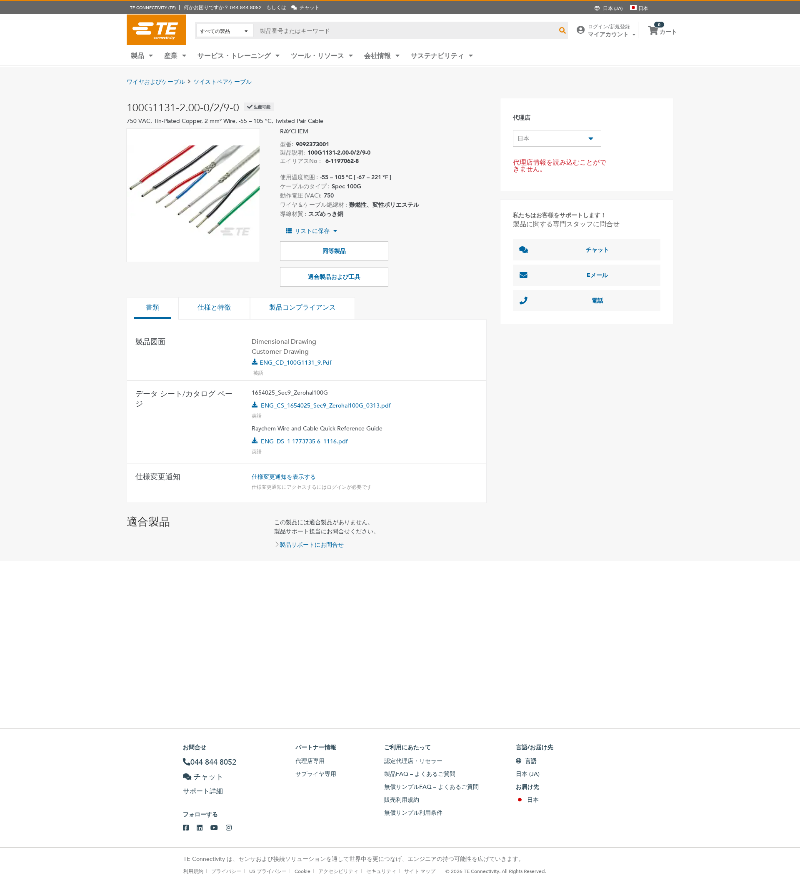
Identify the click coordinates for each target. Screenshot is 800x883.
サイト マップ (419, 871)
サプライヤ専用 (315, 774)
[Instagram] (233, 828)
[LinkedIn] (203, 828)
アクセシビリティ (338, 871)
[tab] (152, 308)
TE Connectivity (156, 29)
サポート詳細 (203, 791)
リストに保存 (312, 231)
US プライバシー (268, 871)
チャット (597, 249)
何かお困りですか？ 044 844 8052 (223, 7)
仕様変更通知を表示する (284, 476)
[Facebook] (190, 828)
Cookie (302, 871)
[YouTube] (218, 828)
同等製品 (334, 251)
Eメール (597, 275)
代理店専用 (310, 761)
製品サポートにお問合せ (312, 544)
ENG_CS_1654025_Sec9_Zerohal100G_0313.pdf (326, 405)
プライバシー (226, 871)
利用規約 (193, 871)
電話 (597, 300)
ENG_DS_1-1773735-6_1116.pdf (304, 441)
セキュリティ (381, 871)
